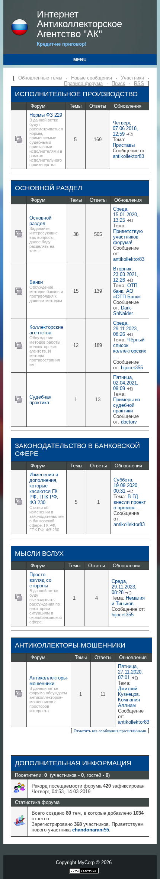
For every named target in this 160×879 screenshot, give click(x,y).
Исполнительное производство (76, 94)
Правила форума (83, 83)
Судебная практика (40, 399)
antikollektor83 (128, 156)
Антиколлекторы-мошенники (70, 645)
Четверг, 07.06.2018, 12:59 (125, 128)
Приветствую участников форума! (128, 236)
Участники (132, 78)
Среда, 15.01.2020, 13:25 (125, 214)
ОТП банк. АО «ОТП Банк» (127, 291)
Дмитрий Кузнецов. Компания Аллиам (129, 697)
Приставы (124, 145)
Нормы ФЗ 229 (45, 115)
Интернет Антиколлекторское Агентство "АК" (79, 24)
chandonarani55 (90, 830)
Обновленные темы (40, 78)
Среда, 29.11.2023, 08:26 (125, 328)
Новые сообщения (91, 78)
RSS (139, 83)
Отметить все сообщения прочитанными (110, 731)
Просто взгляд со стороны (40, 580)
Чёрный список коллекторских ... (129, 348)
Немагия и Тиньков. (128, 600)
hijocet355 (132, 367)
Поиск (118, 83)
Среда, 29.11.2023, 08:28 (124, 586)
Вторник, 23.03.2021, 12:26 (125, 274)
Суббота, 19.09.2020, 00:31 (126, 485)
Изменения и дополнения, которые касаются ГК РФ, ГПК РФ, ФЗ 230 (43, 488)
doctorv (129, 422)
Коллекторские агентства (46, 329)
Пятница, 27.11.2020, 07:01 (130, 672)
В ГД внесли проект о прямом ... (129, 502)
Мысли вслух (39, 553)
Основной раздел (48, 188)
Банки (36, 282)
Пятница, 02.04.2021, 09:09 (125, 382)
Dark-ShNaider (123, 310)
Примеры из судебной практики (126, 405)
